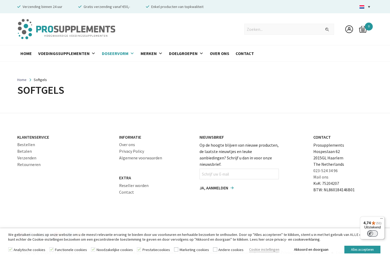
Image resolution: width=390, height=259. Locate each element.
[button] (365, 6)
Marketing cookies (194, 249)
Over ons (127, 144)
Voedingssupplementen (64, 53)
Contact (245, 53)
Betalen (24, 151)
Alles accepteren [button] (362, 249)
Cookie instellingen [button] (264, 249)
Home (26, 53)
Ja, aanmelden (214, 187)
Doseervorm (115, 53)
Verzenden (26, 157)
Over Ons (219, 53)
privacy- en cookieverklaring (297, 239)
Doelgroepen (183, 53)
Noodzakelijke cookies (114, 249)
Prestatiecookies (156, 249)
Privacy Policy (131, 151)
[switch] (372, 233)
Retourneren (29, 164)
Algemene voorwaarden (140, 157)
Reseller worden (134, 185)
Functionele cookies (71, 249)
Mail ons (320, 177)
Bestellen (26, 144)
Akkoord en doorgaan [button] (311, 249)
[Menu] (381, 219)
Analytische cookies (29, 249)
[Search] (324, 29)
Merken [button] (149, 53)
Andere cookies (231, 249)
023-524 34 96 (325, 170)
